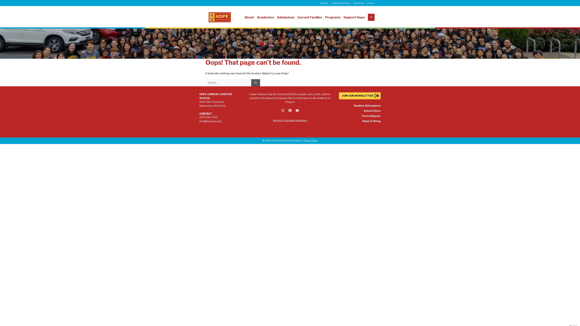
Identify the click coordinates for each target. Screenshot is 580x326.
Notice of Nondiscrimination (290, 120)
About (249, 17)
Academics (265, 17)
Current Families (309, 17)
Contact (371, 3)
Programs (332, 17)
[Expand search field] (371, 17)
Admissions (285, 17)
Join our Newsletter (357, 95)
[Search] (255, 82)
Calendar (324, 3)
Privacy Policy (310, 140)
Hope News (358, 3)
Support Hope (354, 17)
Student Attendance (340, 3)
